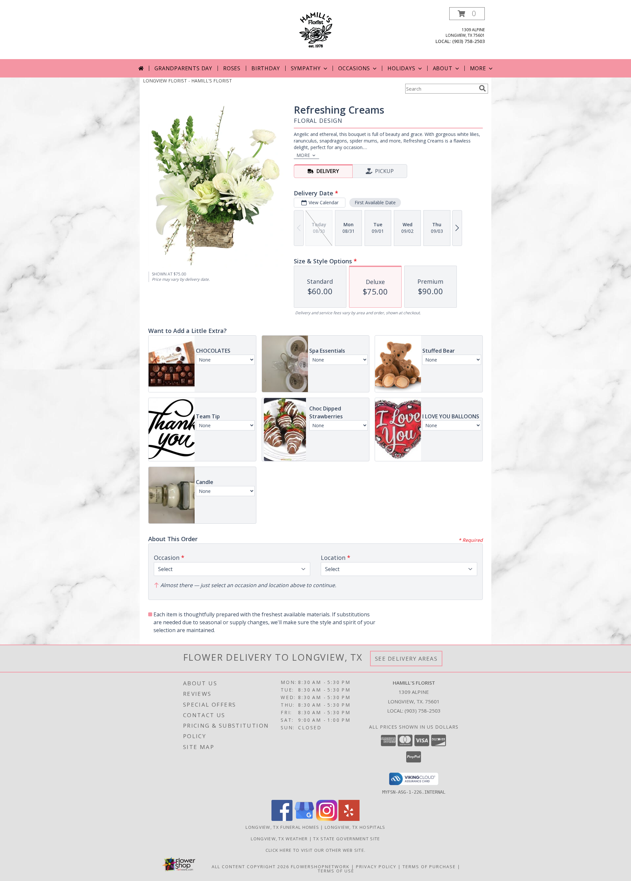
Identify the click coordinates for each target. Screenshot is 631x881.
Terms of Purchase (429, 867)
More (478, 68)
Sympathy (306, 68)
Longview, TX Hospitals (355, 827)
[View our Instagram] (326, 819)
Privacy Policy (376, 867)
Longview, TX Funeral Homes (282, 827)
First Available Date (375, 202)
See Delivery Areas (406, 658)
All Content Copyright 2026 (250, 867)
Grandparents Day (183, 68)
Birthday (265, 68)
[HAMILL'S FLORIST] (315, 29)
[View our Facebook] (281, 819)
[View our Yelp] (349, 819)
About (443, 68)
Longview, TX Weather (279, 839)
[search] (482, 88)
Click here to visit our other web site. (316, 850)
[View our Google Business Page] (304, 819)
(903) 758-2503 (468, 41)
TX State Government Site (346, 839)
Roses (232, 68)
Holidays (401, 68)
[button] (467, 13)
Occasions (354, 68)
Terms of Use (336, 871)
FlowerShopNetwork (320, 867)
